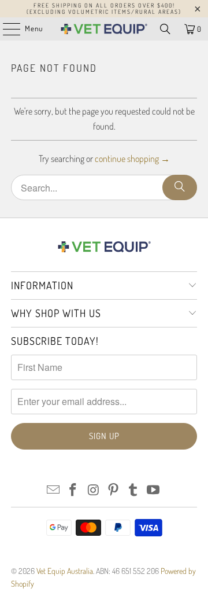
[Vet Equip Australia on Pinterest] (113, 490)
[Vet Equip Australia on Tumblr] (133, 490)
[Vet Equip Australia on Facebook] (73, 490)
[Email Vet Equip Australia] (53, 490)
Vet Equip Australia (64, 571)
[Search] (165, 29)
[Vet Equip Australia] (104, 29)
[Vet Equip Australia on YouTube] (153, 490)
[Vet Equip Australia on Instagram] (93, 490)
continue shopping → (132, 158)
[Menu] (5, 29)
